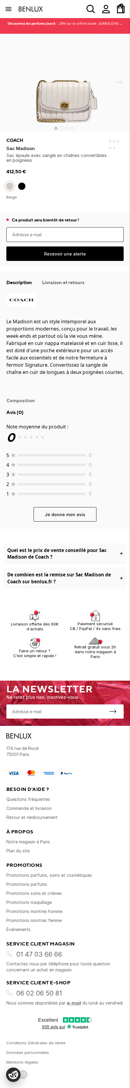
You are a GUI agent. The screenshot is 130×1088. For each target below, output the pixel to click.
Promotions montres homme (34, 911)
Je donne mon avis (65, 514)
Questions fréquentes (28, 799)
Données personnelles (27, 1052)
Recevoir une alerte (65, 253)
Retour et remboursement (32, 817)
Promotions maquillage (29, 902)
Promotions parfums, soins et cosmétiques (49, 875)
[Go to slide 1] (56, 128)
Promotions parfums (26, 884)
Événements (18, 929)
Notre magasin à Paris (28, 841)
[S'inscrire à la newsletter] (113, 711)
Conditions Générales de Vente (36, 1042)
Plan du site (18, 850)
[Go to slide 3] (67, 128)
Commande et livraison (29, 808)
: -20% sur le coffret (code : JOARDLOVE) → (65, 23)
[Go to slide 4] (72, 128)
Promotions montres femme (34, 920)
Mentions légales (22, 1062)
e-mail (74, 1002)
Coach (14, 140)
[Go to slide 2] (61, 128)
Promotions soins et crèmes (34, 893)
